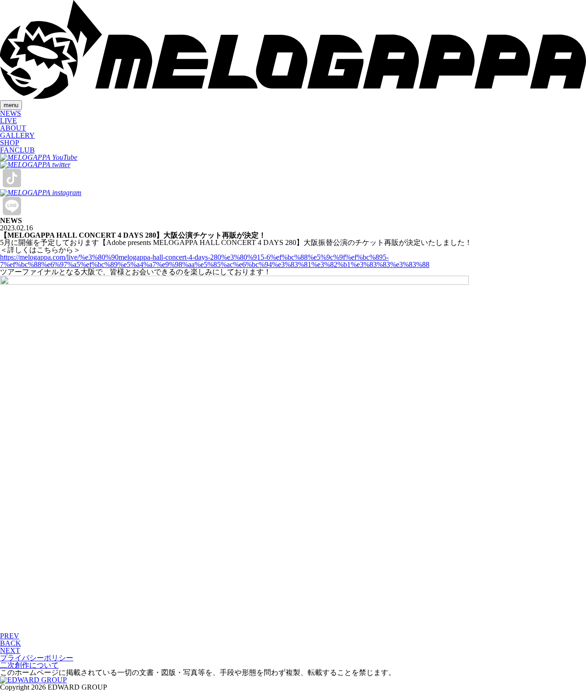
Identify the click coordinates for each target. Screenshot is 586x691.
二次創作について (29, 665)
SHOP (9, 143)
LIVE (8, 121)
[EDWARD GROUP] (33, 680)
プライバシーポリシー (36, 658)
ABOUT (13, 128)
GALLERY (17, 135)
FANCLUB (17, 150)
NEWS (10, 113)
